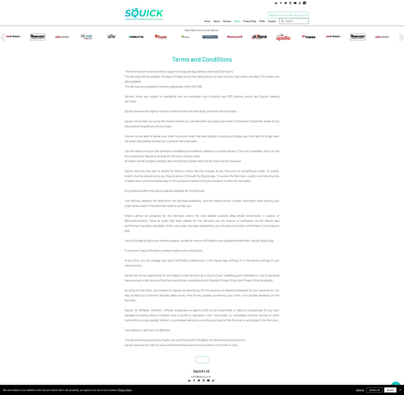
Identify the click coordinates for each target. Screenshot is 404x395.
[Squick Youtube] (295, 3)
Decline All (374, 390)
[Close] (400, 389)
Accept (390, 390)
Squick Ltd (201, 371)
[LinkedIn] (276, 3)
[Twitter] (285, 3)
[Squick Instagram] (290, 3)
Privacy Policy (125, 390)
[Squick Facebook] (280, 3)
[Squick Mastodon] (304, 3)
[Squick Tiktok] (299, 3)
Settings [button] (360, 390)
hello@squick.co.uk (201, 376)
